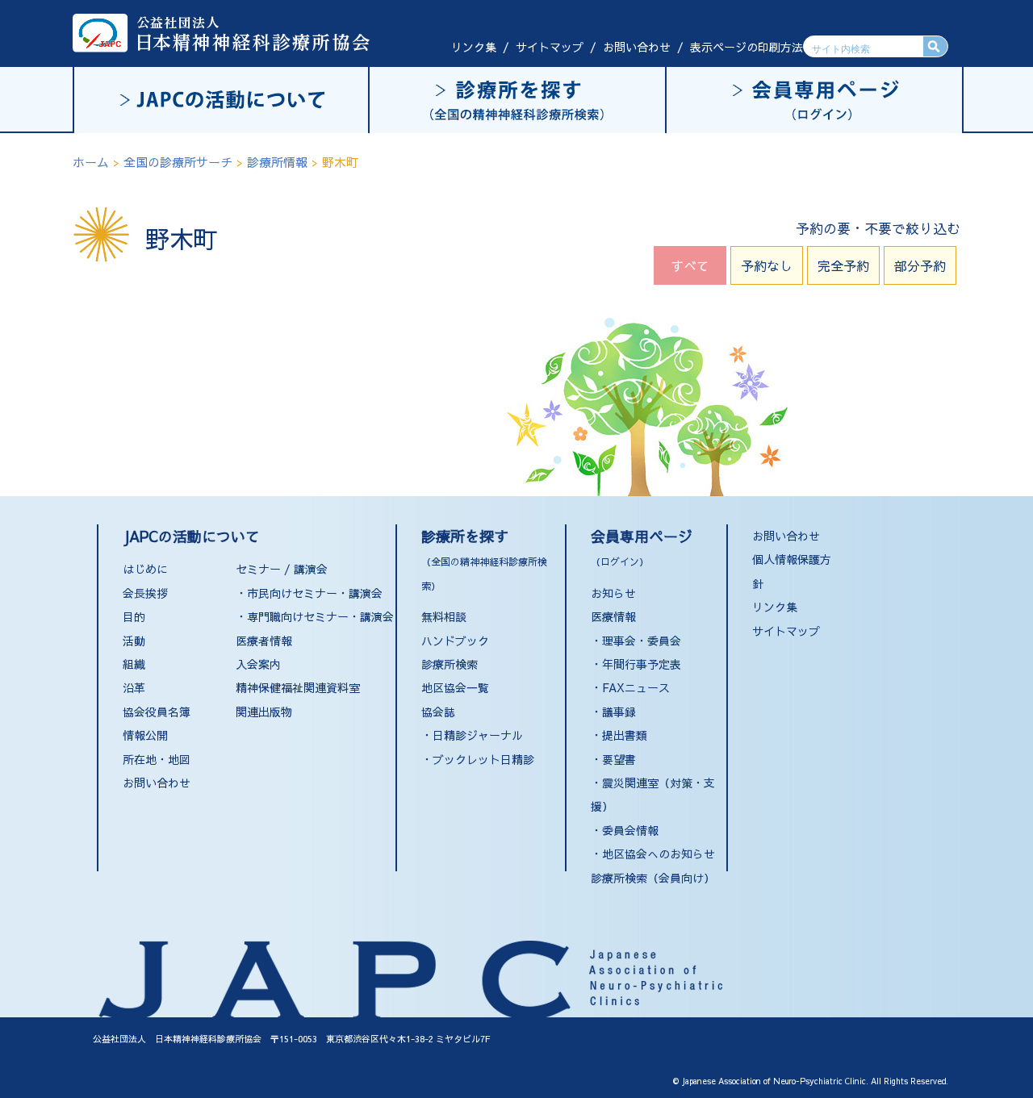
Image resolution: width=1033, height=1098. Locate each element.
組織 (134, 664)
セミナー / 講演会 (282, 569)
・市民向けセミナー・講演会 (309, 593)
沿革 (134, 687)
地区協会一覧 (455, 687)
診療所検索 (449, 664)
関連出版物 (264, 711)
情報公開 (145, 735)
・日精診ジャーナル (472, 735)
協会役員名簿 (156, 711)
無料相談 (443, 616)
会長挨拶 (145, 593)
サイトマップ (549, 47)
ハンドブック (455, 640)
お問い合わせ (637, 47)
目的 (134, 616)
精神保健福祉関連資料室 (298, 687)
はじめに (145, 569)
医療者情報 (264, 640)
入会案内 (258, 664)
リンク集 (473, 47)
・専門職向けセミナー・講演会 (315, 616)
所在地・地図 (156, 759)
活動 (134, 640)
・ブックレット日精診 (477, 759)
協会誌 (438, 711)
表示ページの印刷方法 (746, 47)
